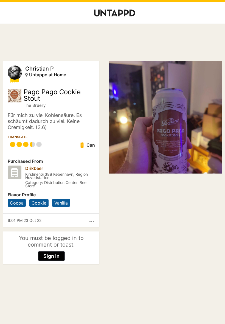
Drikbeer (34, 168)
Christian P (39, 68)
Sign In (51, 256)
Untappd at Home (47, 74)
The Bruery (35, 105)
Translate (17, 137)
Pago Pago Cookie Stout (52, 95)
